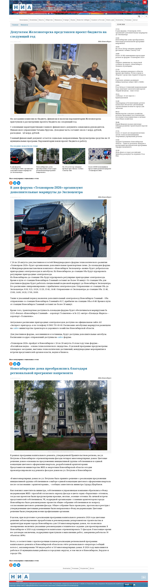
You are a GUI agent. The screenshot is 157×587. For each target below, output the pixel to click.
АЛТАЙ (59, 6)
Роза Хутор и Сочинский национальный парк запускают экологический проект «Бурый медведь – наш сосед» (131, 89)
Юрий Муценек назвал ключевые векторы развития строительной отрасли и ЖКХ (131, 126)
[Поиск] (139, 16)
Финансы (58, 20)
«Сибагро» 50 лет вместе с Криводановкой (125, 97)
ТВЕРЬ (73, 4)
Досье (135, 20)
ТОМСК (70, 6)
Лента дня (110, 20)
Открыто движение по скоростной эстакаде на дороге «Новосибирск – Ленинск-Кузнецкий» (129, 64)
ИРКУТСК (43, 9)
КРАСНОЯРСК (37, 7)
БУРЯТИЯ (50, 9)
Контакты (119, 20)
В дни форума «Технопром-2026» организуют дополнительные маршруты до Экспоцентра (131, 32)
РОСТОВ (80, 4)
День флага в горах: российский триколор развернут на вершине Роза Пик (130, 154)
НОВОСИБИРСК (49, 6)
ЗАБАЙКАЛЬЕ (58, 9)
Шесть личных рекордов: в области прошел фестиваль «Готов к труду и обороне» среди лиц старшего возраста (131, 73)
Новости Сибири (83, 20)
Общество (49, 20)
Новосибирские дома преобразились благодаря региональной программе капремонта (130, 41)
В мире (66, 20)
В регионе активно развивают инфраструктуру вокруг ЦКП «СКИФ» (130, 81)
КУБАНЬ (45, 4)
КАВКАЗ (51, 4)
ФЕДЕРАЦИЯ (36, 4)
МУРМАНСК (36, 9)
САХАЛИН (79, 9)
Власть (41, 20)
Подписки (84, 568)
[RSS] (142, 16)
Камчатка (79, 7)
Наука (73, 20)
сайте (16, 328)
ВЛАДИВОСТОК (50, 7)
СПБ (44, 7)
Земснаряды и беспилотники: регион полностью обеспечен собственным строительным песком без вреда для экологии (130, 105)
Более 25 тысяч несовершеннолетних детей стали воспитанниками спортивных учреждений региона (130, 134)
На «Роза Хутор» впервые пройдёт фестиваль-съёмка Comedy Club (129, 49)
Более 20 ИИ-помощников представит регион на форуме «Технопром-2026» (130, 56)
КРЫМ (64, 6)
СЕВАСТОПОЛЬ (71, 9)
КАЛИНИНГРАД (37, 6)
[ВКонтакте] (146, 16)
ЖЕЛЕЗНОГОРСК (61, 7)
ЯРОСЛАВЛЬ (59, 4)
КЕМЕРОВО (79, 6)
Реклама (128, 20)
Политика (33, 20)
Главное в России (98, 20)
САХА (64, 9)
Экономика (23, 20)
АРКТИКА (67, 4)
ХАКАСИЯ (71, 7)
